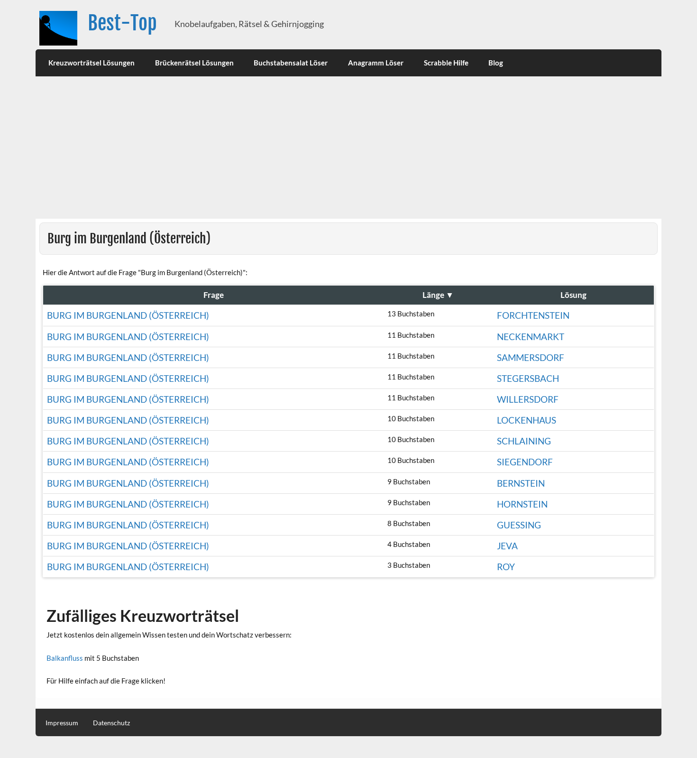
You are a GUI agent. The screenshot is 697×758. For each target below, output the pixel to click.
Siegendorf (525, 461)
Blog (495, 62)
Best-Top (122, 23)
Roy (506, 566)
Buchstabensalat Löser (291, 62)
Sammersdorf (530, 357)
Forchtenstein (533, 315)
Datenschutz (111, 723)
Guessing (519, 524)
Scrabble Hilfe (446, 62)
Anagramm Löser (376, 62)
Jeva (507, 545)
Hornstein (522, 504)
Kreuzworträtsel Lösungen (91, 62)
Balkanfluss (64, 658)
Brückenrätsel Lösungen (194, 62)
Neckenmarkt (530, 336)
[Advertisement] (348, 147)
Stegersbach (528, 378)
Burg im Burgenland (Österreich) (128, 315)
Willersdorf (528, 399)
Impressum (62, 723)
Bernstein (521, 483)
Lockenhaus (526, 420)
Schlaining (524, 440)
